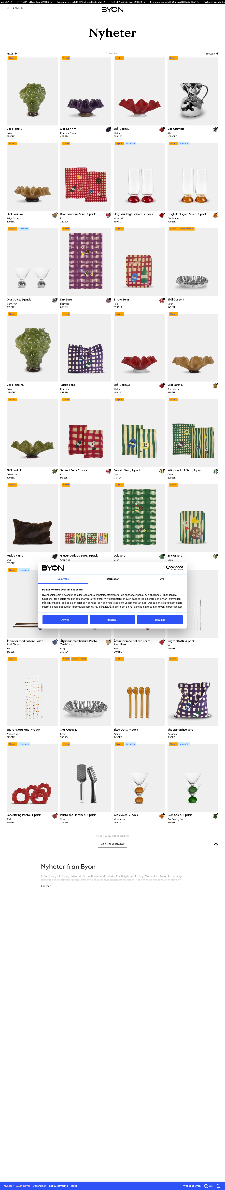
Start (10, 8)
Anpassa (111, 619)
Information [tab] (112, 578)
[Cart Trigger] (218, 1186)
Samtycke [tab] (63, 578)
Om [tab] (162, 578)
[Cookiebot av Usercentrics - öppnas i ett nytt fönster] (168, 567)
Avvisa (65, 619)
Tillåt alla (160, 619)
